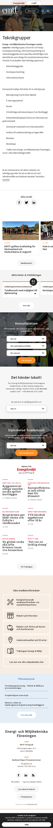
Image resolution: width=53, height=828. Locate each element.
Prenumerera (26, 797)
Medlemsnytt (26, 263)
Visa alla (26, 305)
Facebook (18, 775)
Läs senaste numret (26, 789)
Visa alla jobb (26, 715)
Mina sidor (32, 11)
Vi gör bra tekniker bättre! (32, 782)
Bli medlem (15, 782)
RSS (33, 775)
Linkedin (26, 775)
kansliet (6, 179)
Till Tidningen (26, 567)
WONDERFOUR (32, 804)
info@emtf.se (26, 764)
